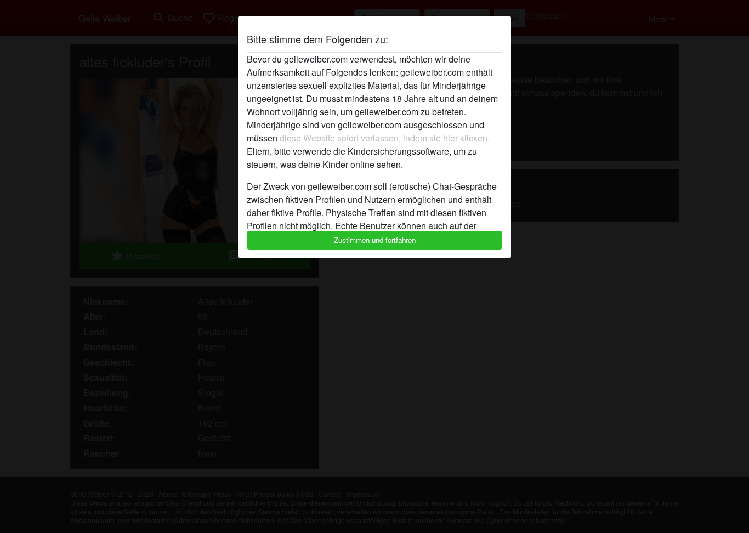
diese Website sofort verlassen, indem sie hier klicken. (385, 138)
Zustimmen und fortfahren (375, 240)
